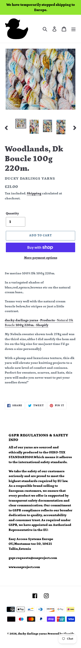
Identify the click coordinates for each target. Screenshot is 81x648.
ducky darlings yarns (32, 633)
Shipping (34, 193)
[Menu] (73, 29)
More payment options (40, 258)
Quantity (12, 213)
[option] (20, 123)
